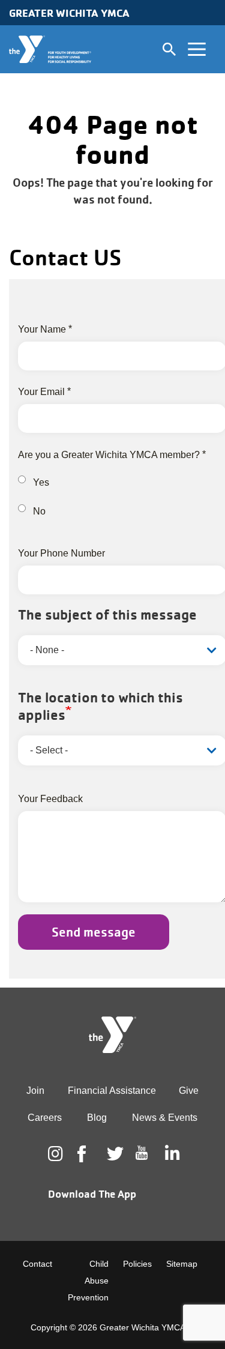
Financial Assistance (112, 1090)
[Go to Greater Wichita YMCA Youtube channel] (142, 1162)
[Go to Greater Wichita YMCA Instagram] (54, 1153)
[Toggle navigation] (197, 49)
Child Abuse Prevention (88, 1280)
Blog (97, 1117)
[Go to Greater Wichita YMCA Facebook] (83, 1163)
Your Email (41, 392)
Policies (137, 1264)
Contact (37, 1264)
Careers (45, 1117)
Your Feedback (50, 799)
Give (189, 1090)
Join (35, 1090)
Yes (41, 482)
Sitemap (181, 1264)
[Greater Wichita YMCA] (50, 49)
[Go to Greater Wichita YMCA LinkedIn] (171, 1153)
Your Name (42, 329)
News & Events (164, 1117)
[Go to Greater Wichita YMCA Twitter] (113, 1153)
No (39, 511)
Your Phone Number (61, 553)
